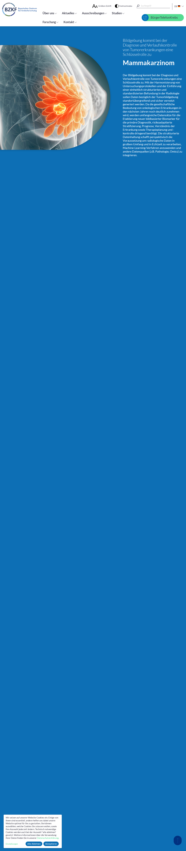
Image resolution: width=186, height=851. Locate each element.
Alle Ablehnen (34, 843)
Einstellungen (12, 844)
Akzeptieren (51, 843)
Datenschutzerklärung (48, 838)
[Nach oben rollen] (178, 840)
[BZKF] (19, 9)
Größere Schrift (104, 6)
